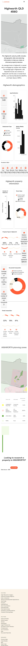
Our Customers (5, 629)
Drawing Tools (4, 604)
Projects (3, 602)
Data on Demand (5, 598)
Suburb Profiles (5, 618)
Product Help (4, 639)
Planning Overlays (5, 609)
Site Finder (3, 601)
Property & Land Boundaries (8, 610)
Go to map (14, 467)
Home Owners (4, 620)
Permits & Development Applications (10, 599)
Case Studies (4, 640)
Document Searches (6, 632)
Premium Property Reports (7, 596)
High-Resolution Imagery (7, 594)
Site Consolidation (5, 605)
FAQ (2, 642)
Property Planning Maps (7, 612)
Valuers (3, 621)
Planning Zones (4, 607)
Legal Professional (5, 625)
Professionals (4, 628)
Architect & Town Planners (7, 626)
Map (2, 631)
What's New (4, 644)
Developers (4, 623)
